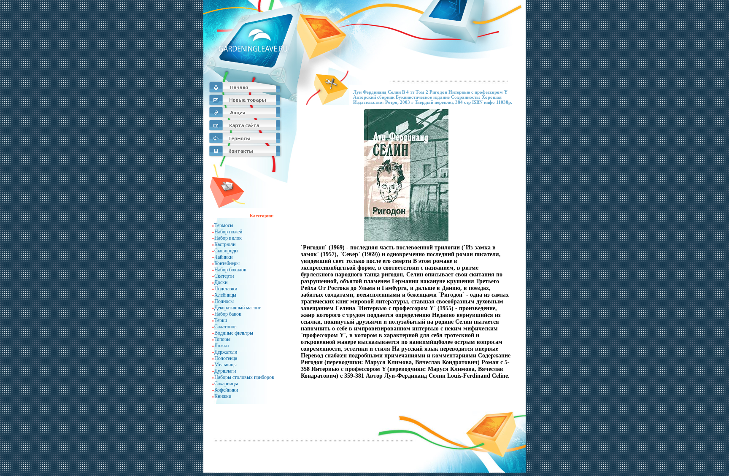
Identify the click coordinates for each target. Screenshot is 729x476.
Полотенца (225, 358)
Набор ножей (228, 232)
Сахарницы (226, 384)
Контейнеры (227, 263)
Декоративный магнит (237, 308)
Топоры (222, 339)
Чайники (223, 257)
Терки (220, 320)
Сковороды (226, 251)
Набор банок (227, 314)
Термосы (223, 225)
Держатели (225, 352)
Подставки (225, 289)
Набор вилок (228, 238)
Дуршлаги (225, 371)
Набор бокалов (230, 270)
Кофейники (226, 390)
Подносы (224, 301)
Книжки (222, 396)
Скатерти (224, 276)
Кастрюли (224, 244)
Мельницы (225, 365)
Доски (220, 282)
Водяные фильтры (233, 333)
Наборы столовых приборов (244, 377)
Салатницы (226, 327)
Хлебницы (225, 295)
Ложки (221, 346)
